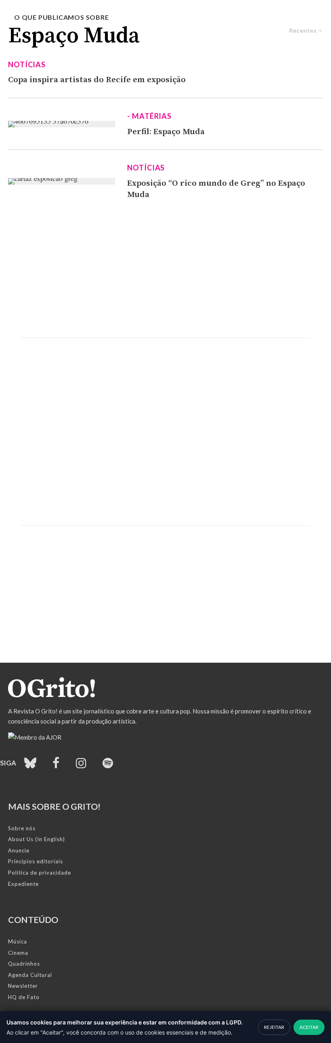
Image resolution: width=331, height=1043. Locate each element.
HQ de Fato (24, 997)
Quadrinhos (24, 963)
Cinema (18, 953)
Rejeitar (274, 1027)
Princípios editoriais (35, 861)
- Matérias (149, 116)
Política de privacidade (39, 872)
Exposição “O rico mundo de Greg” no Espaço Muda (216, 189)
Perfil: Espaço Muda (166, 131)
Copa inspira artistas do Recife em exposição (97, 80)
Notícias (27, 64)
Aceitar (309, 1027)
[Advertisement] (165, 269)
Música (17, 941)
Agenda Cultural (30, 975)
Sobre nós (22, 828)
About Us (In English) (36, 839)
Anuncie (18, 850)
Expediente (23, 884)
